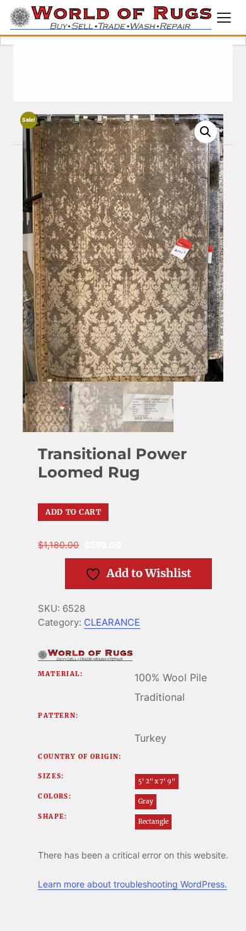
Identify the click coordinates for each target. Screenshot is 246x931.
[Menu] (224, 18)
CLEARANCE (112, 622)
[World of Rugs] (85, 655)
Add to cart (73, 512)
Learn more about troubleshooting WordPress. (132, 884)
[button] (205, 131)
